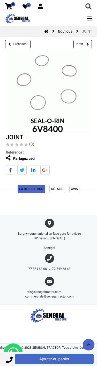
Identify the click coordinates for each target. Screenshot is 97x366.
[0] (8, 6)
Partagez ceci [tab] (23, 159)
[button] (9, 359)
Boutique (65, 31)
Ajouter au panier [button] (54, 359)
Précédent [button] (20, 44)
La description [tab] (31, 189)
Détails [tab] (57, 189)
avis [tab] (74, 189)
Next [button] (80, 44)
